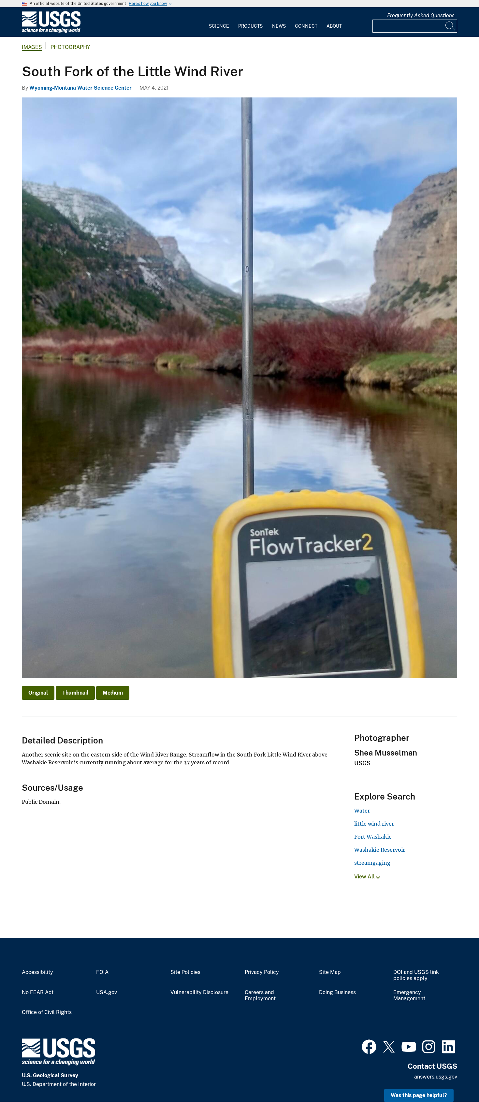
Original (38, 693)
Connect (306, 26)
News (279, 26)
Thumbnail (75, 693)
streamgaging (372, 863)
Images (32, 47)
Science (219, 26)
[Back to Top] (455, 1078)
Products (250, 26)
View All (365, 877)
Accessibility (37, 972)
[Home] (51, 31)
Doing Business (337, 992)
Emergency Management (409, 996)
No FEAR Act (37, 992)
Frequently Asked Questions (421, 15)
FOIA (102, 972)
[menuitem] (219, 22)
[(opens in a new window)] (369, 1046)
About (334, 26)
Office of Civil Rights (47, 1012)
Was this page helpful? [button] (419, 1095)
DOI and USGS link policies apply (416, 975)
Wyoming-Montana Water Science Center (80, 88)
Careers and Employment (260, 996)
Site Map (330, 972)
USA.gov (106, 992)
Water (362, 810)
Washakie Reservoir (379, 849)
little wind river (374, 823)
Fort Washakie (373, 836)
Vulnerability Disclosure (199, 992)
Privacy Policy (262, 972)
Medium (113, 693)
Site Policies (185, 972)
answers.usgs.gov (435, 1077)
